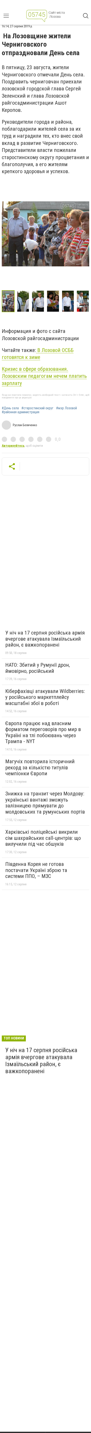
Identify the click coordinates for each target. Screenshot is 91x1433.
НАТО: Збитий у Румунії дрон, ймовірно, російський (37, 668)
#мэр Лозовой (66, 408)
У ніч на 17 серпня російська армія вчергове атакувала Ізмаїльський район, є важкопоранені (45, 639)
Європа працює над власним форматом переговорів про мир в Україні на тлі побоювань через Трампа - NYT (43, 732)
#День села (10, 408)
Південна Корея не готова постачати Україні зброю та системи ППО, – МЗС (36, 870)
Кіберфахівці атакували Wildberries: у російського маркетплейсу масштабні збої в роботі (45, 697)
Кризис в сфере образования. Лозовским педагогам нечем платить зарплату (44, 376)
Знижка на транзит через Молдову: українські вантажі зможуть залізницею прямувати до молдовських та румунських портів (45, 803)
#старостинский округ (37, 408)
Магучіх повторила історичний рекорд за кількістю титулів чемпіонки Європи (40, 767)
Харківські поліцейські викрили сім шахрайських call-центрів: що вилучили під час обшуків (43, 838)
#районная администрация (20, 412)
